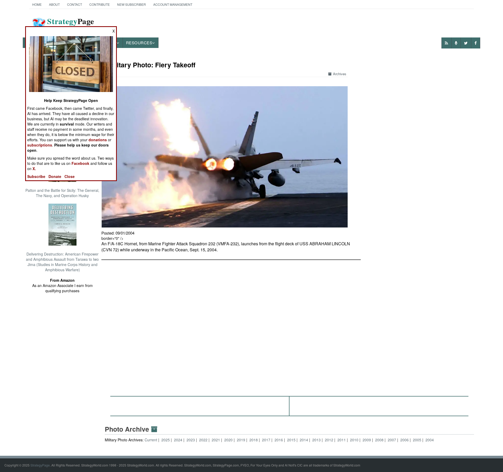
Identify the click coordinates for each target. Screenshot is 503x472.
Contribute (99, 4)
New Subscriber (131, 4)
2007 (392, 439)
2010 (354, 439)
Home (37, 4)
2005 (417, 439)
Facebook (80, 163)
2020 (228, 439)
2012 (329, 439)
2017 (266, 439)
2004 (429, 439)
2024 (178, 439)
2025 (165, 439)
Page (70, 24)
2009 (367, 439)
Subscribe (36, 176)
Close (69, 176)
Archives (339, 73)
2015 (291, 439)
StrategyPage (40, 465)
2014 (304, 439)
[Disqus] (289, 325)
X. (34, 168)
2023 (191, 439)
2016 (279, 439)
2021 (216, 439)
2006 (404, 439)
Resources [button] (139, 42)
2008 (379, 439)
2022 (203, 439)
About (54, 4)
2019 (241, 439)
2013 (316, 439)
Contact (74, 4)
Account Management (172, 4)
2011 (341, 439)
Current (151, 439)
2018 (253, 439)
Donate (54, 176)
